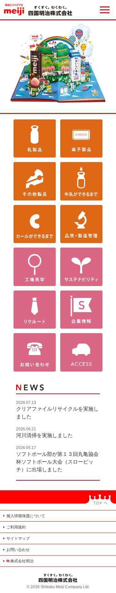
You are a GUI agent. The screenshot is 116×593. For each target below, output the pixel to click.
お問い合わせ (18, 549)
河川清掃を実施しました (44, 435)
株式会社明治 (22, 561)
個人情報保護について (25, 516)
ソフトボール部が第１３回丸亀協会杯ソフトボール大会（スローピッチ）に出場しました (57, 461)
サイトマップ (18, 538)
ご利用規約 (16, 527)
